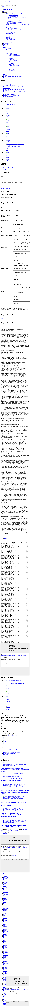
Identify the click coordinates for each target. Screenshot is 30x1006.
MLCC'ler (8, 27)
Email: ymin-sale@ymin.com (9, 2)
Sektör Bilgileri (9, 48)
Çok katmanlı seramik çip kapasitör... (14, 146)
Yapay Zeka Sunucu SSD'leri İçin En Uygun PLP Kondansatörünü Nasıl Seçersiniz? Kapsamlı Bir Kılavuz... (15, 792)
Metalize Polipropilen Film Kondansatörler (12, 97)
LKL (7, 123)
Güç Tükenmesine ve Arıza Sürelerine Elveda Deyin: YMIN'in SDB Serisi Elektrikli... (13, 826)
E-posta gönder (4, 833)
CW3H (7, 116)
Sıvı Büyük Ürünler (13, 15)
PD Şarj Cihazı (9, 36)
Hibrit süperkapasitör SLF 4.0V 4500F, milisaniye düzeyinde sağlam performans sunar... (15, 779)
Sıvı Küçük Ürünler (13, 16)
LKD (7, 113)
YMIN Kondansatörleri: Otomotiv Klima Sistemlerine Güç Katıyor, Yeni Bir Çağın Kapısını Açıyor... (15, 769)
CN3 (7, 150)
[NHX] (8, 701)
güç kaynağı (11, 63)
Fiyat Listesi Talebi (5, 726)
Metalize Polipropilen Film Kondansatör (15, 29)
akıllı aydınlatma (12, 61)
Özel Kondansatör (7, 44)
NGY (7, 688)
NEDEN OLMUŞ (10, 106)
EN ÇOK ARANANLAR (14, 830)
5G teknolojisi (12, 70)
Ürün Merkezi (6, 43)
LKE (7, 109)
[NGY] (8, 685)
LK (7, 138)
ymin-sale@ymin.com (12, 735)
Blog (4, 47)
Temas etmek (6, 71)
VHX (7, 157)
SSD (10, 68)
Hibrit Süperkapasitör (11, 23)
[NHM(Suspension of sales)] (14, 680)
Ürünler (5, 75)
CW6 (7, 120)
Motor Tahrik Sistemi (10, 40)
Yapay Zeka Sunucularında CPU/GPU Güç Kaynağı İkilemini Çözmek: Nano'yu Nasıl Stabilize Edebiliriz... (13, 804)
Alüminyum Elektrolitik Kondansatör (11, 83)
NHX (7, 704)
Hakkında (5, 45)
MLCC (5, 99)
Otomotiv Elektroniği (10, 32)
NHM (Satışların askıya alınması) (15, 683)
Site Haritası (25, 829)
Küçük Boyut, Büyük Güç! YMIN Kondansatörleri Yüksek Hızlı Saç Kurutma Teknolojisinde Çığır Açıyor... (13, 815)
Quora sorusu (9, 50)
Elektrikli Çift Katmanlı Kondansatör (14, 22)
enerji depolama (12, 66)
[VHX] (8, 696)
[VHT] (8, 691)
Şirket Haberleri (9, 53)
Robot (10, 56)
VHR (6, 540)
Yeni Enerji (8, 37)
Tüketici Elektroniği (13, 60)
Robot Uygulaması (10, 34)
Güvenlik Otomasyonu (14, 65)
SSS (7, 49)
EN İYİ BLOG (4, 830)
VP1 (7, 160)
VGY (5, 538)
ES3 (7, 153)
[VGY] (8, 707)
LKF (7, 134)
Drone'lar (11, 58)
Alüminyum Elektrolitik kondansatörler (14, 13)
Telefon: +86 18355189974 (9, 1)
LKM (7, 131)
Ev (4, 11)
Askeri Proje (9, 38)
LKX (7, 127)
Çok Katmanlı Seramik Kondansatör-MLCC (13, 751)
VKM (7, 141)
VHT (7, 694)
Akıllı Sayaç (9, 42)
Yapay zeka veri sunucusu (14, 55)
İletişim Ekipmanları (10, 39)
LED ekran (11, 59)
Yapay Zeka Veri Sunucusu (12, 33)
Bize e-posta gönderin (5, 188)
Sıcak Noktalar (9, 52)
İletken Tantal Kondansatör (12, 28)
